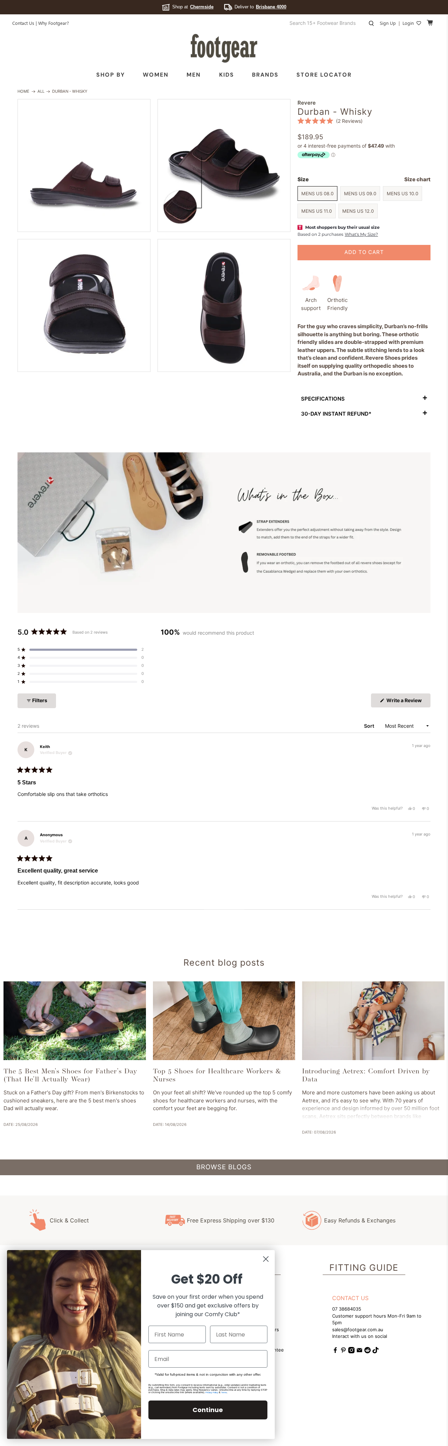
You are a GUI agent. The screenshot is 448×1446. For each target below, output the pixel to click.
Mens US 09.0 (360, 193)
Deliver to (260, 6)
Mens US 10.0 (402, 193)
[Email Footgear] (359, 1351)
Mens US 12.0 (358, 211)
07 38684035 (346, 1309)
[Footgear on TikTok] (375, 1351)
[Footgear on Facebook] (335, 1351)
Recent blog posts (224, 962)
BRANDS (265, 74)
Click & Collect (69, 1220)
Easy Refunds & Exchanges (360, 1220)
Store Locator (324, 74)
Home (23, 91)
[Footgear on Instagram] (351, 1351)
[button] (330, 121)
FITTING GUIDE (363, 1267)
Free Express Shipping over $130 (230, 1220)
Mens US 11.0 (316, 211)
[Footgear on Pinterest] (343, 1351)
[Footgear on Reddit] (367, 1351)
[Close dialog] (266, 1259)
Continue (207, 1409)
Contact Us (23, 23)
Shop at (193, 6)
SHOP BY (110, 74)
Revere (307, 102)
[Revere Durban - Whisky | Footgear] (84, 165)
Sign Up (388, 23)
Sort (369, 726)
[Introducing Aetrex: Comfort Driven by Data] (373, 1020)
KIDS (226, 74)
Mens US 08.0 (317, 193)
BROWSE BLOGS (224, 1167)
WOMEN (156, 74)
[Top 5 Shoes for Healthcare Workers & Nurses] (224, 1020)
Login (408, 23)
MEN (194, 74)
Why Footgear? (53, 23)
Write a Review (407, 702)
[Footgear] (224, 48)
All (40, 91)
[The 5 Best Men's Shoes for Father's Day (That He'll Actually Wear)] (75, 1020)
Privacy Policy (211, 1392)
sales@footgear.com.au (357, 1329)
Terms (224, 1392)
